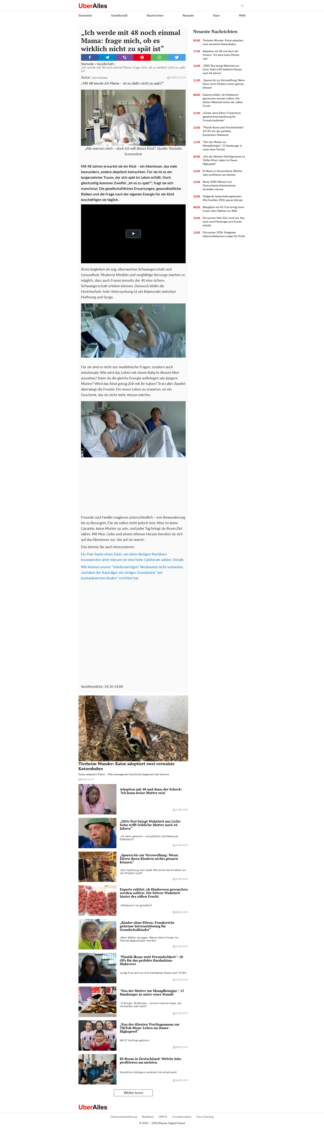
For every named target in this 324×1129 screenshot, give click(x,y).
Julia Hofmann (99, 78)
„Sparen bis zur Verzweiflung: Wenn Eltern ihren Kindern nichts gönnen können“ (224, 84)
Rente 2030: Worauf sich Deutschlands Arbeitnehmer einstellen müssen (219, 186)
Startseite (85, 15)
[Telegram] (107, 57)
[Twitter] (177, 57)
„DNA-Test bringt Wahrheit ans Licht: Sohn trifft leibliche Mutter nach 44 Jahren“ (222, 69)
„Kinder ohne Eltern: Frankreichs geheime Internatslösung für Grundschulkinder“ (222, 117)
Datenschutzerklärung (124, 1116)
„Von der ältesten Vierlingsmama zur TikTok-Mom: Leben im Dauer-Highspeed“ (224, 160)
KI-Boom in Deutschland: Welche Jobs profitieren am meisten (222, 173)
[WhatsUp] (159, 57)
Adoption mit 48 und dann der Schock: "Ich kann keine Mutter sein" (221, 55)
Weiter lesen (133, 1093)
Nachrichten (155, 15)
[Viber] (124, 57)
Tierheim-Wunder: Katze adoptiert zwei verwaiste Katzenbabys (223, 42)
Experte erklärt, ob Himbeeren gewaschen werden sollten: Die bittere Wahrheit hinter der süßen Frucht (223, 100)
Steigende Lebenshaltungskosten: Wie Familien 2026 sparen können (223, 198)
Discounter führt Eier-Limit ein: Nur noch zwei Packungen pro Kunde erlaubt (224, 222)
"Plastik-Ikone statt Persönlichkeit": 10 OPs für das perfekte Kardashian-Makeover (224, 131)
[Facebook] (89, 57)
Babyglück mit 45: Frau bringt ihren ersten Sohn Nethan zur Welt (223, 209)
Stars (216, 15)
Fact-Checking (204, 1116)
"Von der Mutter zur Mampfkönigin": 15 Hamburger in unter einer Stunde (222, 146)
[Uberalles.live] (92, 5)
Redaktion (148, 1116)
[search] (242, 6)
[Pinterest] (142, 57)
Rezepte (188, 15)
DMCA (163, 1116)
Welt (242, 15)
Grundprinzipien (181, 1116)
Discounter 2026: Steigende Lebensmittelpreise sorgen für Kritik (224, 234)
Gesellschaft (119, 15)
